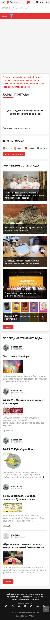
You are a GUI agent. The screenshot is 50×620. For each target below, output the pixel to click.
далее (8, 327)
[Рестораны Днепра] (4, 149)
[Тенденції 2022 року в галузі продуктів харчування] (25, 322)
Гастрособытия (20, 8)
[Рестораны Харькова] (38, 149)
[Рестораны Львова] (15, 149)
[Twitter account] (19, 606)
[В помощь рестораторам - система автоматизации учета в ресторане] (25, 266)
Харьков (43, 148)
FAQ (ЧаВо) (38, 597)
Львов (20, 148)
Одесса (31, 148)
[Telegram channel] (31, 606)
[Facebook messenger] (25, 606)
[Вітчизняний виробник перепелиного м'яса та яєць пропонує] (25, 233)
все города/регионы (14, 154)
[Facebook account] (6, 606)
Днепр (9, 148)
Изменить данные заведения (19, 597)
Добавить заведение (34, 594)
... (30, 381)
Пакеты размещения (20, 599)
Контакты (35, 599)
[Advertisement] (25, 45)
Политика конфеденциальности (25, 612)
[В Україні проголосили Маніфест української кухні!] (25, 298)
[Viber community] (38, 606)
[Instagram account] (12, 606)
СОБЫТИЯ (6, 8)
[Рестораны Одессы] (26, 149)
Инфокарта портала (15, 594)
